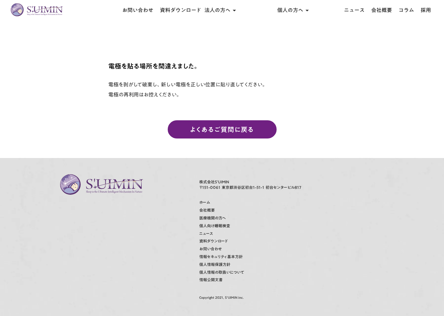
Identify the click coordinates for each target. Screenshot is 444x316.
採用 (426, 10)
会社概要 (381, 10)
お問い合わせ (137, 10)
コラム (406, 10)
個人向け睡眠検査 (214, 226)
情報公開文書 (211, 280)
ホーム (204, 202)
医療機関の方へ (212, 218)
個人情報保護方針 (214, 264)
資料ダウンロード (180, 10)
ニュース (354, 10)
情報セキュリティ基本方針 (221, 256)
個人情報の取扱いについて (221, 272)
